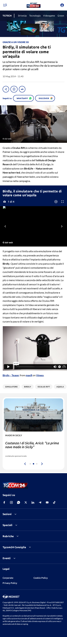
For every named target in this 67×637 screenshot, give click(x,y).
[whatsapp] (18, 502)
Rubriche (8, 536)
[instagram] (11, 502)
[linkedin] (32, 502)
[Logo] (33, 5)
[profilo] (62, 5)
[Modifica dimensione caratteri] (22, 89)
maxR (29, 375)
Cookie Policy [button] (41, 578)
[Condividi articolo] (6, 89)
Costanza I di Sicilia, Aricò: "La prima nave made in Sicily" (32, 445)
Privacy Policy (10, 583)
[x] (25, 502)
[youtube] (47, 502)
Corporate (8, 578)
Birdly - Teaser (11, 375)
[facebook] (4, 502)
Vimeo (40, 375)
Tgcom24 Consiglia (14, 547)
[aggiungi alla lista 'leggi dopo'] (14, 89)
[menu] (5, 5)
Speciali (7, 525)
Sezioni (7, 514)
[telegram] (40, 502)
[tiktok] (54, 502)
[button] (33, 5)
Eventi (7, 558)
